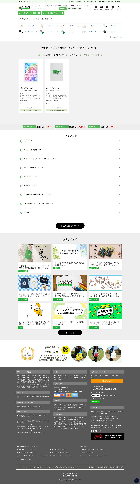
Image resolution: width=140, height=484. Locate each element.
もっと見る (70, 333)
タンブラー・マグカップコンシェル (28, 452)
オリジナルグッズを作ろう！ (28, 1)
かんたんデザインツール (23, 415)
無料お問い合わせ (107, 381)
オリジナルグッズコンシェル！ (60, 449)
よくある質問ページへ (70, 226)
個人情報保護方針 (102, 467)
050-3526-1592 (74, 9)
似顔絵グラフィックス (87, 452)
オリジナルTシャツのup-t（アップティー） (93, 449)
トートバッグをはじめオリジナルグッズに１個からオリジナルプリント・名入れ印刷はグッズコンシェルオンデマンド (47, 467)
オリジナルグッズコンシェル (26, 19)
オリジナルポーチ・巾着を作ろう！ (61, 452)
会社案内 (93, 467)
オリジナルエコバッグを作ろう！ (27, 449)
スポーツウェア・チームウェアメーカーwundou (94, 456)
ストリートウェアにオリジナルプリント (62, 456)
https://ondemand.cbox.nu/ (99, 422)
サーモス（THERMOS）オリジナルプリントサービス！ (33, 456)
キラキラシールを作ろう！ (25, 459)
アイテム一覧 (39, 19)
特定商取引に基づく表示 (116, 467)
